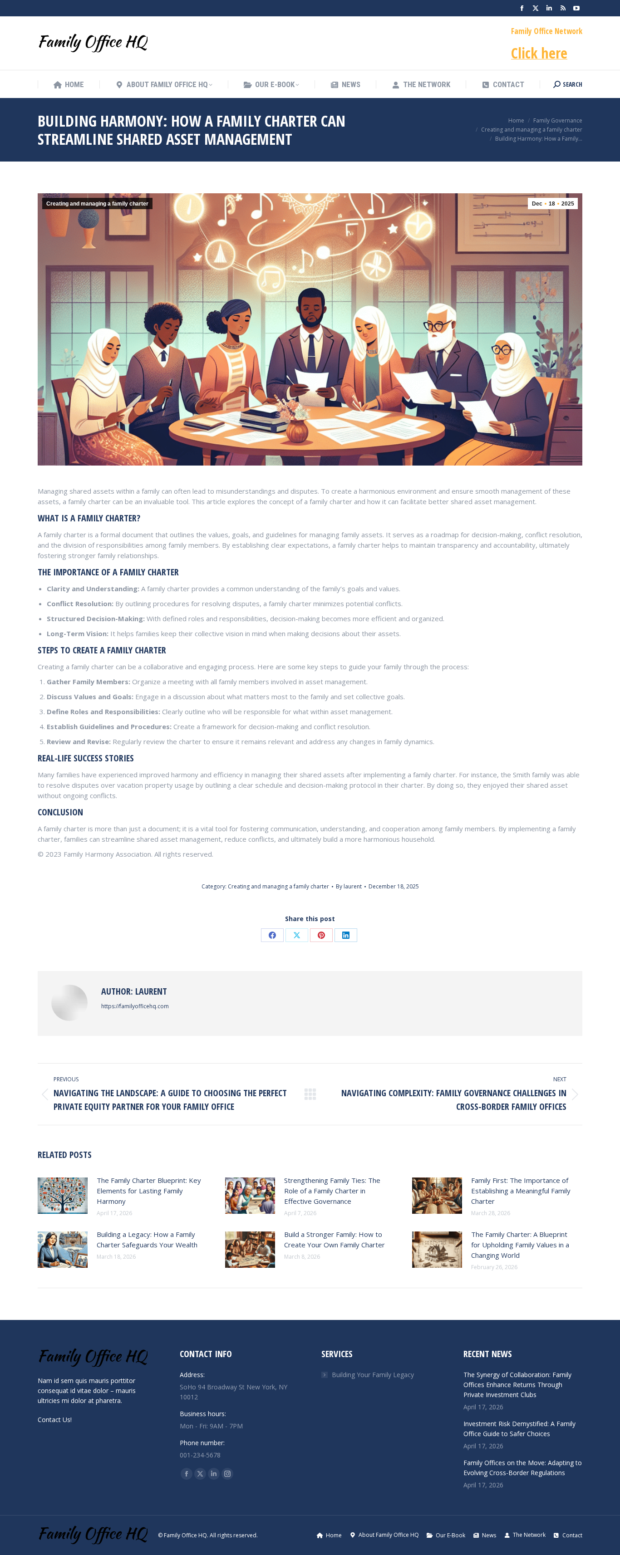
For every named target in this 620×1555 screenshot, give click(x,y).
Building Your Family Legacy (373, 1374)
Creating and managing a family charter (97, 204)
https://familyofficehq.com (135, 1006)
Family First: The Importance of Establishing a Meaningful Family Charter (521, 1191)
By (349, 886)
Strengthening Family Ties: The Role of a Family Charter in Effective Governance (332, 1191)
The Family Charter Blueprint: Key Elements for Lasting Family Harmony (149, 1191)
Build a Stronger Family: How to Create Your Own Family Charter (334, 1239)
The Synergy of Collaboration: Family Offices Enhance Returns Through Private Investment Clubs (517, 1384)
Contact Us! (55, 1419)
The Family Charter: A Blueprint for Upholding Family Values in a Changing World (520, 1245)
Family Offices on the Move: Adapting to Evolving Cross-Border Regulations (522, 1467)
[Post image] (63, 1195)
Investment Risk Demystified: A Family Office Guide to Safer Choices (519, 1428)
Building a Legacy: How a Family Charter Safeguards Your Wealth (147, 1239)
